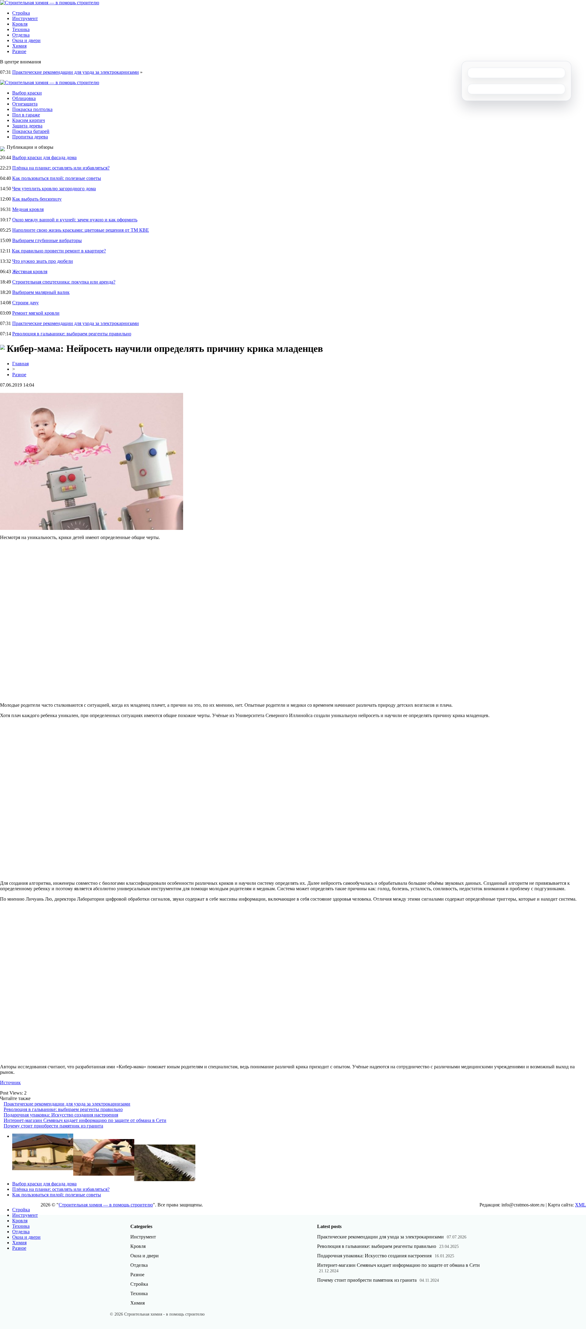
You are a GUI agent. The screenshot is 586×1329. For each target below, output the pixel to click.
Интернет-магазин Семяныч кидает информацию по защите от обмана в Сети (85, 1120)
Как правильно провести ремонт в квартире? (59, 250)
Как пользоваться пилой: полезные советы (56, 178)
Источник (10, 1082)
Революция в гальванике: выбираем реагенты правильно (71, 333)
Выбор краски (27, 92)
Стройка (21, 13)
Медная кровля (28, 209)
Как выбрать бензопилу (37, 199)
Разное (19, 51)
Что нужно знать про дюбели (42, 261)
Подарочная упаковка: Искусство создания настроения (61, 1114)
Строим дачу (25, 302)
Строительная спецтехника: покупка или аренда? (63, 281)
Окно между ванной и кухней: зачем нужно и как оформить (74, 219)
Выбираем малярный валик (41, 292)
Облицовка (24, 98)
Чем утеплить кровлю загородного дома (54, 188)
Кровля (19, 24)
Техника (21, 29)
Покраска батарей (30, 131)
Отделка (21, 35)
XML (580, 1204)
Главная (20, 363)
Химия (19, 45)
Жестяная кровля (29, 271)
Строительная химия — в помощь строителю (106, 1204)
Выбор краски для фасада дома (44, 157)
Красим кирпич (28, 120)
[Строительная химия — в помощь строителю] (49, 2)
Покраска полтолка (32, 109)
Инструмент (25, 18)
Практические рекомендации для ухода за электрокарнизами (75, 72)
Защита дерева (27, 125)
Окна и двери (26, 40)
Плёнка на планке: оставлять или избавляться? (61, 167)
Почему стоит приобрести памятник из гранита (53, 1125)
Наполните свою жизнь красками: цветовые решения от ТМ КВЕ (80, 230)
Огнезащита (25, 103)
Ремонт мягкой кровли (36, 313)
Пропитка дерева (30, 136)
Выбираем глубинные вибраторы (47, 240)
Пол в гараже (26, 114)
